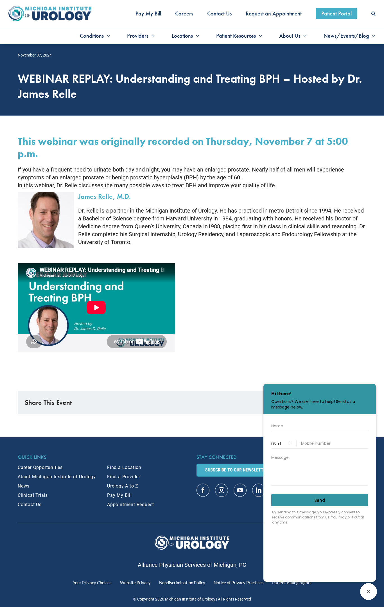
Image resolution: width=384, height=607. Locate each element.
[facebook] (202, 490)
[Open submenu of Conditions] (107, 36)
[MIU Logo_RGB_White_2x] (192, 538)
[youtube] (240, 490)
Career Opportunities (40, 467)
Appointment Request (130, 504)
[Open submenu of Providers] (151, 36)
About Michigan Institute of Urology (57, 476)
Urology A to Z (122, 486)
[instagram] (221, 490)
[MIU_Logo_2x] (49, 8)
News (24, 486)
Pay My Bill (119, 495)
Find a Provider (123, 476)
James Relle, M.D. (104, 196)
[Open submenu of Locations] (196, 36)
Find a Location (124, 467)
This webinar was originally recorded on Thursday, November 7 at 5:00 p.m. (183, 147)
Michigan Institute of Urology (190, 599)
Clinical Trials (33, 495)
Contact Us (30, 504)
